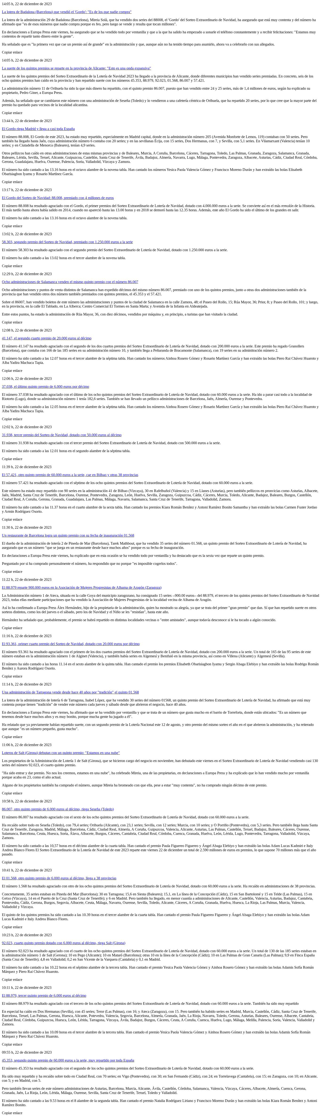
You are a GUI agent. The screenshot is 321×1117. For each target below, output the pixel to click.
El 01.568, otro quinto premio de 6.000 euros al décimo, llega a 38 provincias (59, 878)
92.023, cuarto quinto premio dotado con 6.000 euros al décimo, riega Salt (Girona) (63, 943)
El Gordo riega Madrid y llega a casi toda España (38, 129)
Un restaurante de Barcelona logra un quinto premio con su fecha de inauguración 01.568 (68, 535)
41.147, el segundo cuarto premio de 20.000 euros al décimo (46, 338)
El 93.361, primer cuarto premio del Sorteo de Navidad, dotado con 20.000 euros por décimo (71, 644)
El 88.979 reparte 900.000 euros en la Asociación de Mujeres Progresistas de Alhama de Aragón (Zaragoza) (81, 587)
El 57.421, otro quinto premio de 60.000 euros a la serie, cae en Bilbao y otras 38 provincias (70, 475)
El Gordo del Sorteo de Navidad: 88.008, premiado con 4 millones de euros (58, 198)
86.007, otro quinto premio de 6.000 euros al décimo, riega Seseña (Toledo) (58, 809)
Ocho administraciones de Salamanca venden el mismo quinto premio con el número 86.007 (70, 282)
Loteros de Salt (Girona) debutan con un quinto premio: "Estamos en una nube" (61, 753)
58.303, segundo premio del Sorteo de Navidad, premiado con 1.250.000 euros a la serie (67, 242)
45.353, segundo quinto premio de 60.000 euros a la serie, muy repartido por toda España (68, 1060)
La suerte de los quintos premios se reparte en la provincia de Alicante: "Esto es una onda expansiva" (76, 68)
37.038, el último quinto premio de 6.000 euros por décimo (45, 387)
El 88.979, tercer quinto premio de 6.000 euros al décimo (44, 996)
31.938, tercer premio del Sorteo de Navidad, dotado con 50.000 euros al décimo (61, 435)
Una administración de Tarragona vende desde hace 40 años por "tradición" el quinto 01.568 (70, 692)
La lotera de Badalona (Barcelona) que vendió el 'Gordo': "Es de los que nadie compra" (67, 12)
